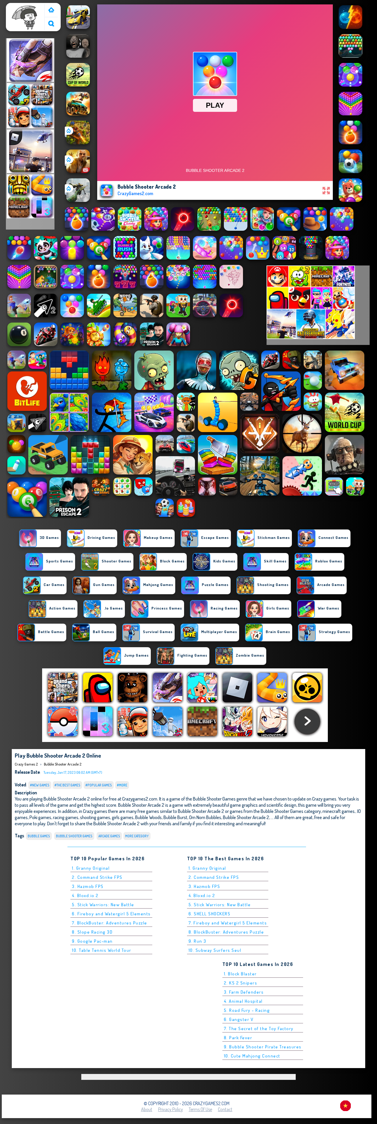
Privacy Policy (170, 1109)
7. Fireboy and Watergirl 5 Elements (227, 923)
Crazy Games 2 (22, 7)
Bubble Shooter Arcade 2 (62, 764)
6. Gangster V (239, 1019)
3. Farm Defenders (244, 992)
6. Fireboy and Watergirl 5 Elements (111, 914)
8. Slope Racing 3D (92, 932)
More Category (137, 836)
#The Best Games (67, 785)
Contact (225, 1109)
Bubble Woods (148, 817)
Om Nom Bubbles (205, 817)
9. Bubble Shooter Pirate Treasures (263, 1047)
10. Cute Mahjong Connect (252, 1056)
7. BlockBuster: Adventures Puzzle (109, 923)
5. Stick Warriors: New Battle (103, 904)
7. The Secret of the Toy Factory (259, 1028)
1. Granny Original (91, 868)
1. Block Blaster (240, 974)
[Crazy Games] (51, 10)
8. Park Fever (238, 1037)
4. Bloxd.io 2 (85, 895)
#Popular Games (98, 785)
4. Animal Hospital (243, 1001)
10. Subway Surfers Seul (215, 950)
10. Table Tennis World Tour (101, 950)
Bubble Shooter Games (74, 836)
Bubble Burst (175, 817)
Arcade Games (109, 836)
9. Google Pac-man (92, 941)
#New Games (39, 785)
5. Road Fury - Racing (247, 1010)
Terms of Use (200, 1109)
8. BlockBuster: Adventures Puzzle (226, 932)
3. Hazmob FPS (88, 886)
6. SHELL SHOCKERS (209, 914)
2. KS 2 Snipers (240, 983)
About (146, 1109)
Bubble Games (39, 836)
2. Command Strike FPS (97, 877)
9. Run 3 (197, 941)
